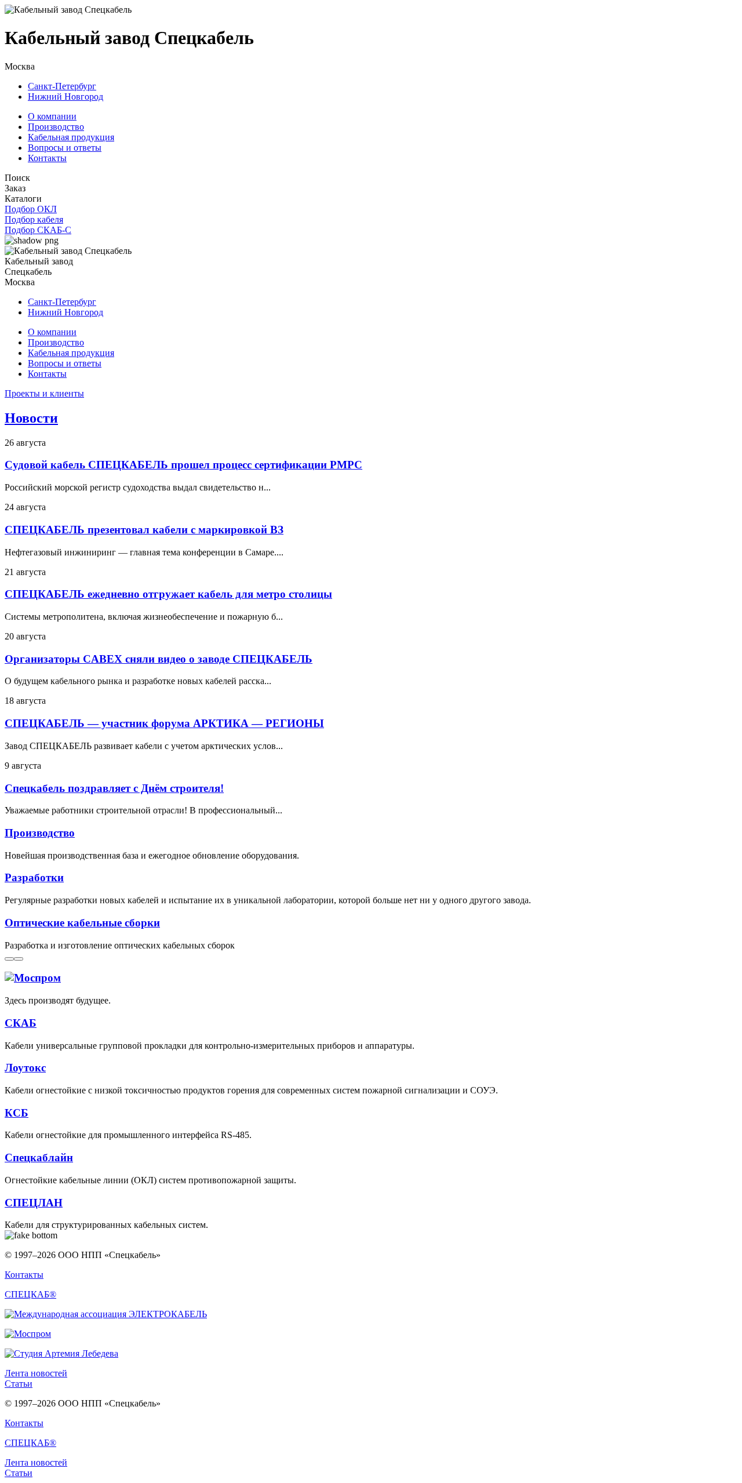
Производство (56, 127)
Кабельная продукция (71, 137)
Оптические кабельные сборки (82, 923)
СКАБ (21, 1023)
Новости (31, 418)
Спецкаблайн (39, 1157)
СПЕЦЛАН (34, 1203)
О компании (52, 116)
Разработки (34, 877)
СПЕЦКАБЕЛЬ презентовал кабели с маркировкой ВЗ (144, 530)
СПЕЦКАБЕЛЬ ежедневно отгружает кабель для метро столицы (168, 594)
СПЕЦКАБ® (30, 1294)
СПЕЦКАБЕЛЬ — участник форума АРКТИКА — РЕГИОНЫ (164, 723)
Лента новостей (36, 1373)
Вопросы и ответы (64, 147)
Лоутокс (25, 1068)
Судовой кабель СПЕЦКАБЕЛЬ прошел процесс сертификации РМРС (183, 465)
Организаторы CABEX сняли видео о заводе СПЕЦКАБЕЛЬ (158, 659)
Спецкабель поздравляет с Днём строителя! (114, 788)
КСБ (16, 1113)
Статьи (18, 1384)
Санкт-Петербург (62, 86)
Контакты (47, 158)
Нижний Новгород (65, 96)
